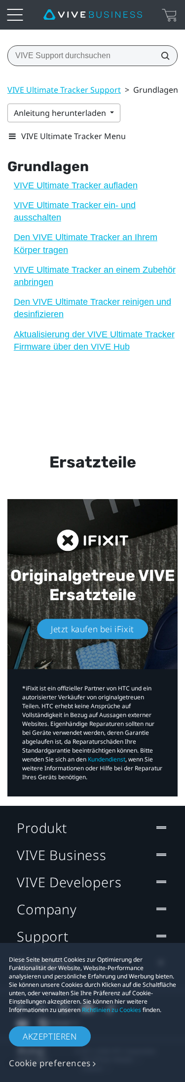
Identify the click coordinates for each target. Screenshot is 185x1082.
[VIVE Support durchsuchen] (162, 56)
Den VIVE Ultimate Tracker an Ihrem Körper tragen (85, 243)
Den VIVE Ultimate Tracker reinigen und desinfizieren (92, 308)
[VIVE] (92, 14)
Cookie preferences (50, 1063)
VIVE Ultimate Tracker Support (64, 89)
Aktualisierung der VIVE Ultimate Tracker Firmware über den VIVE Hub (94, 340)
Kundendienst (106, 759)
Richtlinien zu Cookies (111, 1010)
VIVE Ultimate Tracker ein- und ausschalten (75, 211)
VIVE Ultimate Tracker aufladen (76, 185)
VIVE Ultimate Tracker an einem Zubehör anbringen (95, 276)
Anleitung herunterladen (61, 113)
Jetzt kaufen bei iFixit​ (92, 629)
